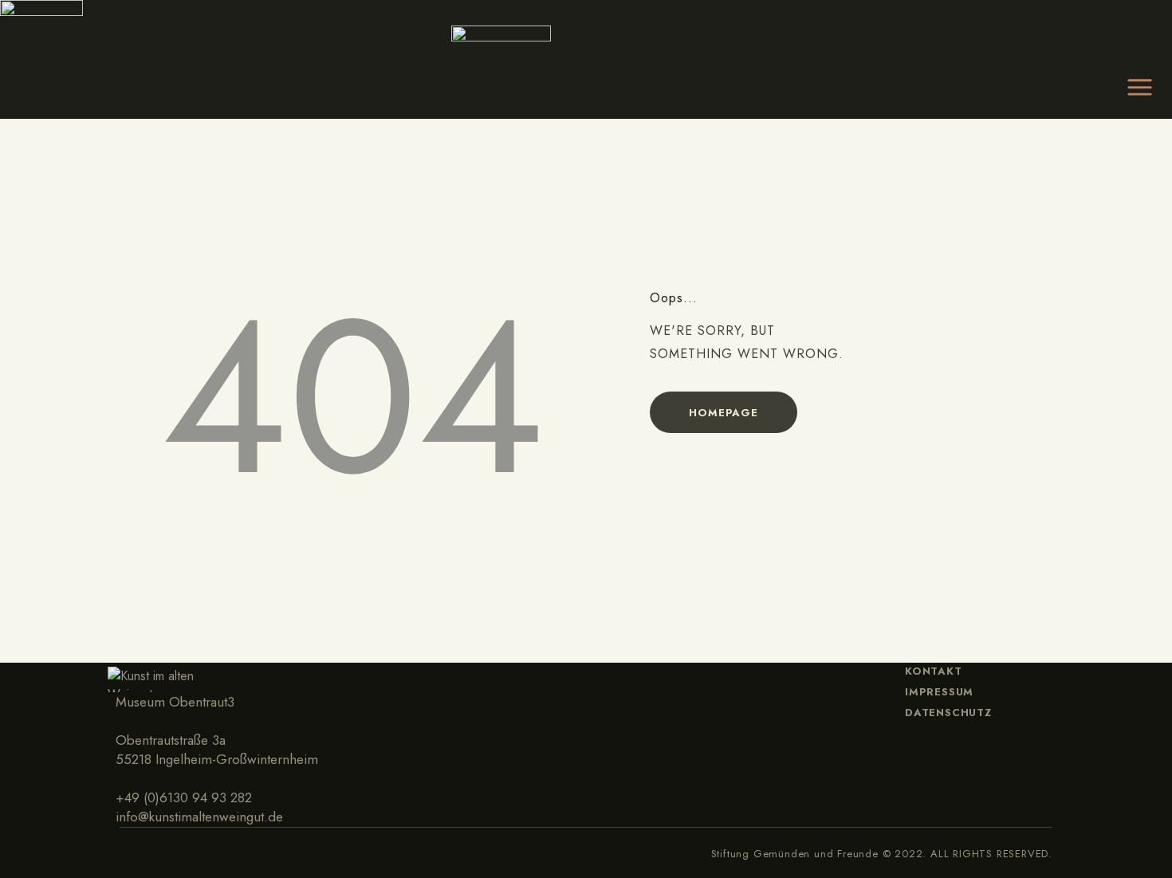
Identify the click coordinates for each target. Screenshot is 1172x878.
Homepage (723, 412)
